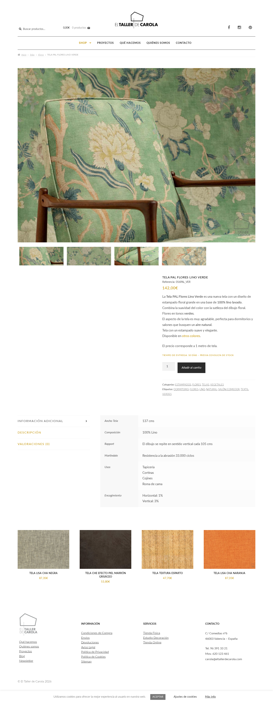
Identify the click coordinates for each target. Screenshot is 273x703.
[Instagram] (239, 27)
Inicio (23, 54)
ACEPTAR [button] (157, 697)
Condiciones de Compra (96, 633)
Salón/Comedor (229, 389)
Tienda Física (151, 633)
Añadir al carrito (191, 367)
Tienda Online (152, 642)
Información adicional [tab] (40, 421)
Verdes (167, 394)
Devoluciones (90, 642)
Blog (22, 656)
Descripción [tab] (29, 432)
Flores (41, 54)
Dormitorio (181, 389)
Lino (202, 389)
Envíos (85, 637)
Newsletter (26, 660)
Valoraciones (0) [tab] (34, 444)
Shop (83, 43)
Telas (32, 54)
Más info (210, 696)
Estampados (183, 385)
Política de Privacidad (95, 651)
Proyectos (105, 43)
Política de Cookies (93, 656)
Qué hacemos (130, 43)
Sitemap (86, 661)
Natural (211, 389)
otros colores (191, 336)
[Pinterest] (250, 27)
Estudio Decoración (156, 637)
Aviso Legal (88, 647)
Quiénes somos (158, 43)
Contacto (183, 43)
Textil (244, 389)
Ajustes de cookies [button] (185, 696)
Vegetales (217, 385)
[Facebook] (229, 27)
